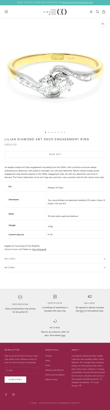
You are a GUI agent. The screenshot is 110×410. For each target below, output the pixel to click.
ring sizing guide (39, 249)
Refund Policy (51, 379)
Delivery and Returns (54, 370)
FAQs (47, 360)
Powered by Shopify (68, 403)
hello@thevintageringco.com (77, 2)
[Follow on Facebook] (6, 394)
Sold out (55, 154)
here (82, 310)
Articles (48, 356)
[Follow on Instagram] (13, 394)
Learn (47, 365)
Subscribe (15, 379)
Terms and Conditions (55, 374)
